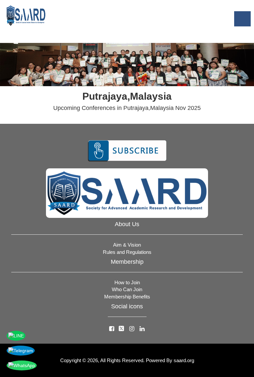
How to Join (127, 282)
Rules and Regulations (127, 252)
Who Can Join (127, 289)
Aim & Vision (127, 245)
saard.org (184, 360)
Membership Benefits (127, 296)
